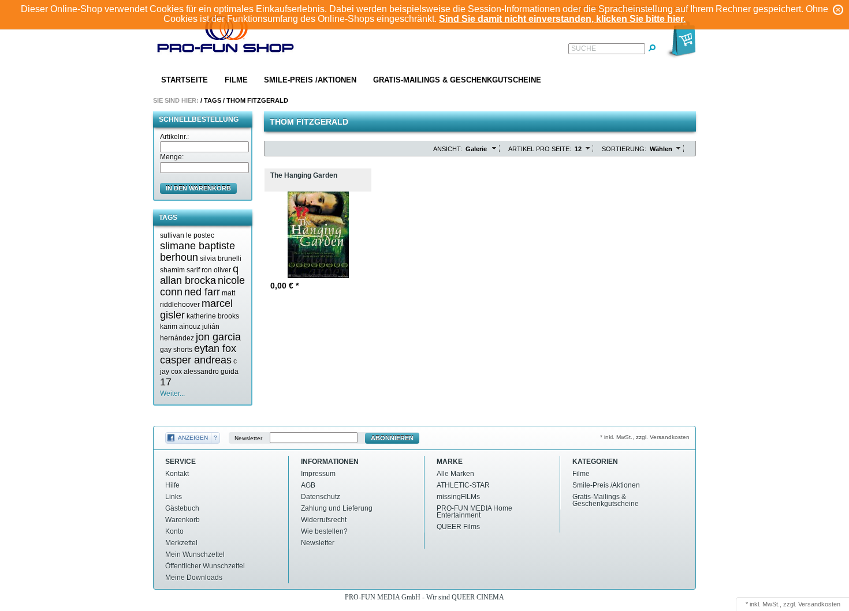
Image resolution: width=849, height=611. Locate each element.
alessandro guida (211, 372)
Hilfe (172, 485)
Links (173, 497)
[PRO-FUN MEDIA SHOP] (226, 36)
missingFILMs (458, 497)
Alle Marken (455, 474)
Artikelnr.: (174, 137)
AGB (308, 485)
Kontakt (177, 474)
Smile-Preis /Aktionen (310, 80)
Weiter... (172, 393)
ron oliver (216, 270)
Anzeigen (193, 437)
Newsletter (248, 438)
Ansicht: (447, 148)
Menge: (172, 157)
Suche (583, 48)
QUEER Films (458, 527)
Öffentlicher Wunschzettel (205, 566)
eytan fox (215, 348)
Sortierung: (624, 148)
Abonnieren (392, 437)
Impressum (318, 474)
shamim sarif (180, 270)
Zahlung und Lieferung (337, 508)
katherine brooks (213, 316)
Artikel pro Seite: (539, 148)
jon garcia (218, 337)
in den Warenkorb (198, 188)
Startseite (184, 80)
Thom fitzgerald (257, 100)
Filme (236, 80)
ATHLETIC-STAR (463, 485)
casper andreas (196, 360)
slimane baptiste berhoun (197, 251)
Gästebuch (182, 508)
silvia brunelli (220, 258)
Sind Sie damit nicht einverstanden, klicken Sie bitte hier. (562, 19)
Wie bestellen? (324, 531)
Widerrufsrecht (324, 520)
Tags (212, 100)
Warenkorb (182, 520)
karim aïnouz (180, 327)
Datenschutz (320, 497)
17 (166, 382)
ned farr (202, 292)
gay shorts (176, 350)
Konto (174, 531)
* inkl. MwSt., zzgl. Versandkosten (645, 437)
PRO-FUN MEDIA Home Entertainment (474, 511)
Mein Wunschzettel (195, 554)
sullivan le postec (187, 235)
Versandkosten (819, 604)
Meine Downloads (193, 577)
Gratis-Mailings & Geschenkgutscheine (457, 80)
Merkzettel (181, 543)
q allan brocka (199, 274)
